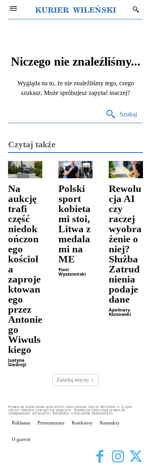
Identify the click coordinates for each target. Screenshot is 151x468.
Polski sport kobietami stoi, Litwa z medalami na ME (74, 223)
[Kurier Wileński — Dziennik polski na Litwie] (75, 9)
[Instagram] (118, 457)
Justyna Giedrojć (17, 362)
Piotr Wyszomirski (72, 271)
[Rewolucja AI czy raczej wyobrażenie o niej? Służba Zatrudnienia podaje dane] (126, 169)
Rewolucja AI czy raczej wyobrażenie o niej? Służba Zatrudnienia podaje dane (125, 244)
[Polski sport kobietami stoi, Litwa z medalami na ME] (75, 169)
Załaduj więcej (73, 379)
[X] (136, 457)
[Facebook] (100, 457)
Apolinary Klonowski (120, 312)
